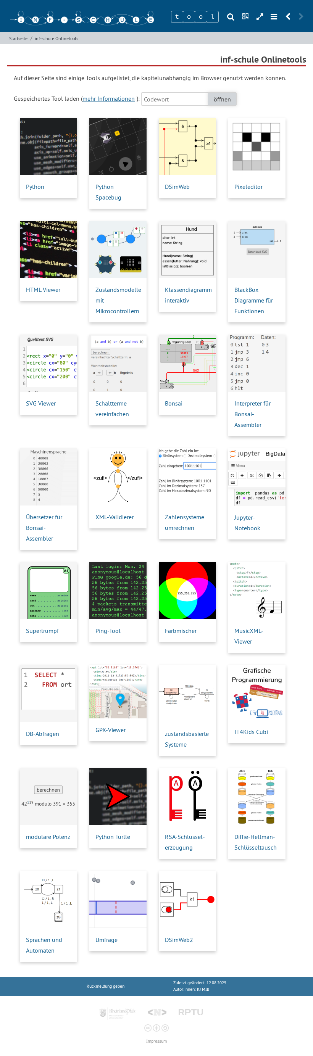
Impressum (156, 1041)
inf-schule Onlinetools (56, 38)
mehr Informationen (108, 98)
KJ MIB (203, 989)
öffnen (222, 99)
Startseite (18, 38)
